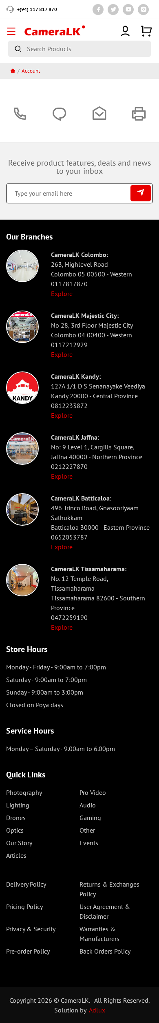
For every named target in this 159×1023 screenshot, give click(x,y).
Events (89, 843)
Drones (16, 818)
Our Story (19, 843)
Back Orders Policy (105, 951)
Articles (16, 855)
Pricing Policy (24, 906)
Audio (88, 805)
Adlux (97, 1010)
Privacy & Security (30, 929)
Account (31, 70)
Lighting (17, 805)
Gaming (90, 818)
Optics (15, 830)
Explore (62, 293)
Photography (24, 792)
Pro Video (93, 792)
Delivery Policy (26, 884)
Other (87, 830)
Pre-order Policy (28, 951)
